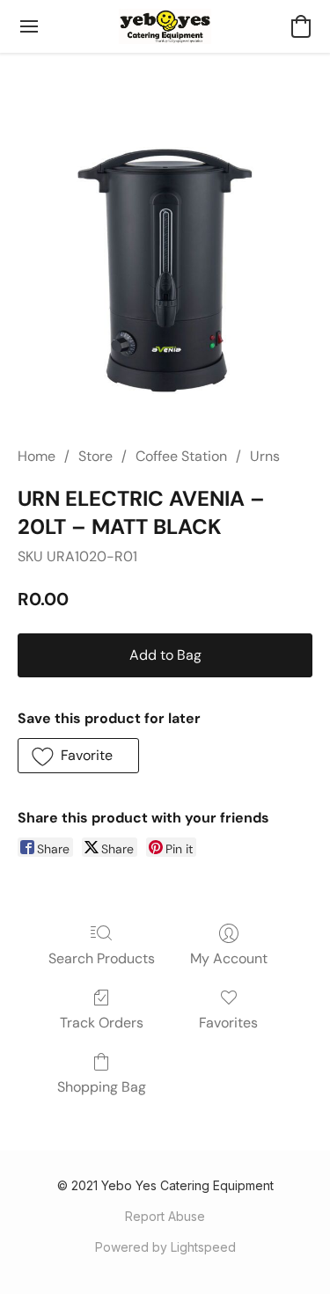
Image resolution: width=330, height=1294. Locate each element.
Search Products (101, 958)
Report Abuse (165, 1216)
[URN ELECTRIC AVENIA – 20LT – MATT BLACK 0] (165, 270)
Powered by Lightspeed (165, 1246)
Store (95, 456)
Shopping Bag (101, 1087)
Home (36, 456)
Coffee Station (181, 456)
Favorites (228, 1022)
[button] (165, 26)
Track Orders (101, 1022)
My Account (229, 958)
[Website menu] (29, 26)
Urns (265, 456)
